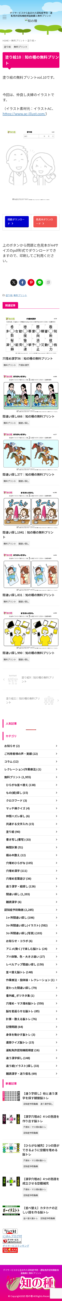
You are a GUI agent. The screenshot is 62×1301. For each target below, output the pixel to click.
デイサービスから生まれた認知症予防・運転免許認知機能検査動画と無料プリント (31, 1271)
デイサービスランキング (16, 1245)
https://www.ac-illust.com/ (24, 113)
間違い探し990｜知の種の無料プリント (29, 653)
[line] (39, 282)
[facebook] (22, 282)
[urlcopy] (48, 282)
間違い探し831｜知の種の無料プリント (29, 595)
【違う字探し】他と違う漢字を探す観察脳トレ (40, 1095)
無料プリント (20, 295)
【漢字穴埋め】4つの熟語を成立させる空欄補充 (40, 1181)
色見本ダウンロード (44, 221)
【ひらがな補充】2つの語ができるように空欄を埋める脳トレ (40, 1149)
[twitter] (13, 282)
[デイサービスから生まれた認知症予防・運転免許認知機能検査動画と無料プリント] (31, 20)
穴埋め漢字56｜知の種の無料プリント (28, 358)
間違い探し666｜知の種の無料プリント (29, 416)
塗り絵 (9, 295)
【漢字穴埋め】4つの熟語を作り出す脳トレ (40, 1118)
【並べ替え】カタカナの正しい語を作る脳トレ (40, 1210)
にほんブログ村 (12, 1236)
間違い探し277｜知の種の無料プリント (29, 474)
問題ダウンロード (16, 221)
